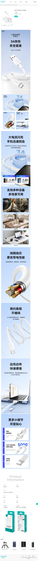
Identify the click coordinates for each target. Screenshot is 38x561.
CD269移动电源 (14, 549)
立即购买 (16, 16)
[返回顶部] (37, 504)
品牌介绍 (21, 1)
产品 (15, 1)
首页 (10, 1)
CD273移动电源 (23, 549)
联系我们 (26, 1)
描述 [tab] (1, 28)
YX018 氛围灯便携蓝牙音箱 (33, 549)
